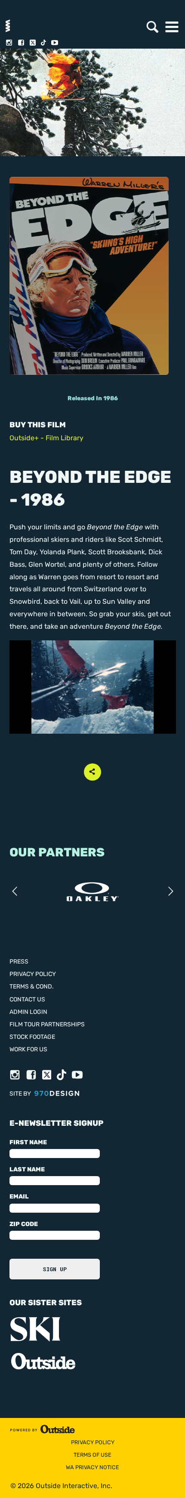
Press (18, 962)
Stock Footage (32, 1037)
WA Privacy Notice (92, 1467)
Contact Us (27, 1000)
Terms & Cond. (31, 987)
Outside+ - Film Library (46, 438)
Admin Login (28, 1012)
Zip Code (23, 1224)
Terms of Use (92, 1455)
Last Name (27, 1170)
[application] (92, 687)
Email (19, 1197)
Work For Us (28, 1050)
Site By (20, 1094)
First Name (28, 1143)
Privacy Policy (32, 974)
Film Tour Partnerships (47, 1025)
